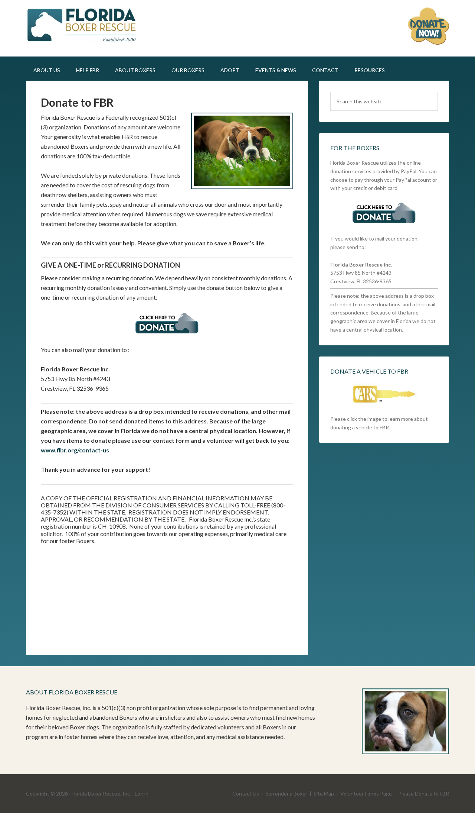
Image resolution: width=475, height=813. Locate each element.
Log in (141, 793)
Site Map (324, 793)
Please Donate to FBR (423, 793)
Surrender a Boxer (286, 793)
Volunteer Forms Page (366, 793)
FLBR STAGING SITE (89, 26)
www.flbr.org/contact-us (75, 450)
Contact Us (245, 793)
